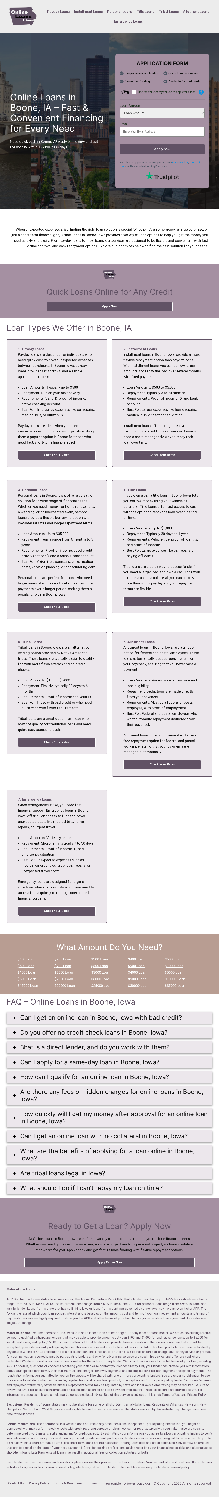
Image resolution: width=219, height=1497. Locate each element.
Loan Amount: (131, 105)
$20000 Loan (64, 986)
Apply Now (109, 306)
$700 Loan (62, 966)
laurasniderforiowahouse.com (128, 1483)
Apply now (162, 149)
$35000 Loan (175, 986)
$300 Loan (99, 959)
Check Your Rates (56, 455)
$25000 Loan (101, 986)
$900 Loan (136, 966)
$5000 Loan (174, 972)
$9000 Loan (137, 979)
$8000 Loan (100, 979)
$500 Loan (173, 959)
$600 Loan (26, 966)
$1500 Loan (27, 972)
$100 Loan (26, 959)
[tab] (110, 1018)
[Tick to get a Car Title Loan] (201, 92)
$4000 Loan (137, 972)
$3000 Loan (100, 972)
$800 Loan (99, 966)
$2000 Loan (63, 972)
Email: (124, 124)
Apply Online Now (109, 1262)
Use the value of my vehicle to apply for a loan (166, 92)
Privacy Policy (180, 162)
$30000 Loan (138, 986)
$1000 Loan (174, 966)
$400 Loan (136, 959)
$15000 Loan (28, 986)
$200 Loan (62, 959)
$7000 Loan (63, 979)
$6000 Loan (27, 979)
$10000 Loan (175, 979)
